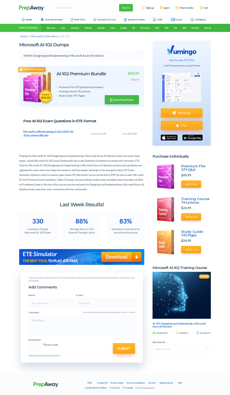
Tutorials (200, 19)
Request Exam (136, 19)
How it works (186, 7)
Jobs (160, 19)
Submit (124, 348)
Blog (179, 19)
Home (29, 19)
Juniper (123, 28)
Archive (152, 382)
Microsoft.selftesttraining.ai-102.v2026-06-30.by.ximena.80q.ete (48, 133)
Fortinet (195, 28)
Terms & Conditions (135, 382)
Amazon (101, 28)
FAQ (90, 382)
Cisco (63, 28)
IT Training (128, 387)
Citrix (112, 28)
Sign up (150, 7)
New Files (79, 19)
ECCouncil (145, 28)
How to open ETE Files (181, 60)
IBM (184, 28)
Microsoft (51, 28)
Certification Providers (96, 387)
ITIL (175, 28)
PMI (166, 28)
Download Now (123, 100)
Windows (184, 113)
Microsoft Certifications (44, 36)
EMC (157, 28)
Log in (166, 7)
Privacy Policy (117, 382)
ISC (133, 28)
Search (126, 7)
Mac (183, 125)
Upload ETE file (106, 19)
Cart (205, 7)
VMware (88, 28)
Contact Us (102, 382)
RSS (180, 382)
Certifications (54, 19)
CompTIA (75, 28)
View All (207, 28)
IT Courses (115, 387)
